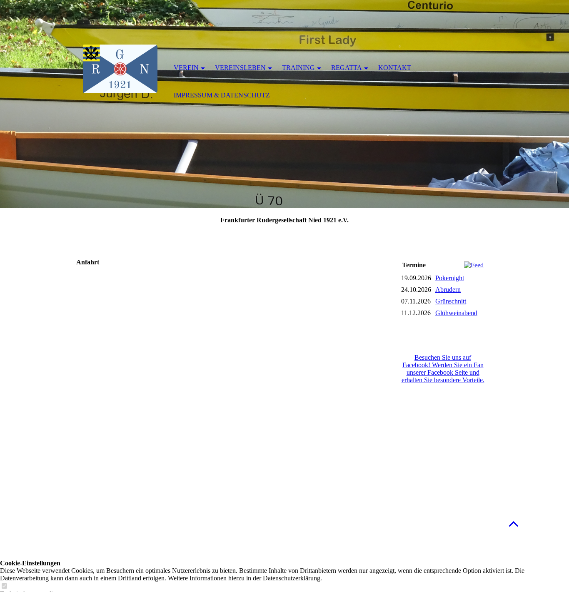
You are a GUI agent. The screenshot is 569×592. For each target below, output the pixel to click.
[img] (120, 68)
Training (298, 67)
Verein (186, 67)
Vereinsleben (240, 67)
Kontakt (394, 67)
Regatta (346, 67)
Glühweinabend (456, 312)
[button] (513, 523)
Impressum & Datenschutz (222, 95)
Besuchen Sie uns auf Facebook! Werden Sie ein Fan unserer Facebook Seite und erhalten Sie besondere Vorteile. (443, 368)
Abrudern (448, 289)
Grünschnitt (450, 301)
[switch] (4, 586)
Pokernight (449, 277)
